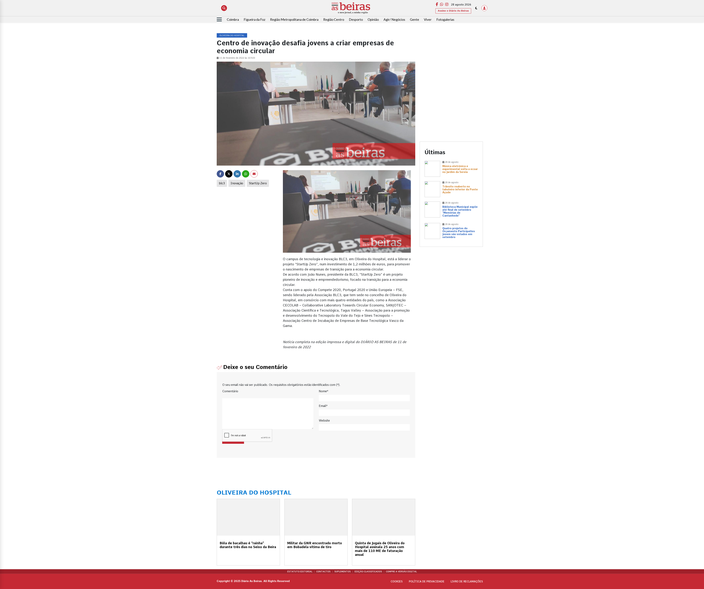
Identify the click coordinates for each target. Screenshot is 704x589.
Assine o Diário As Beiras (453, 10)
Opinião (373, 19)
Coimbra (233, 19)
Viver (428, 19)
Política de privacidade (426, 581)
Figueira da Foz (254, 19)
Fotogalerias (445, 19)
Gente (414, 19)
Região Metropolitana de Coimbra (294, 19)
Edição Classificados (368, 571)
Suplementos (342, 571)
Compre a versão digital (401, 571)
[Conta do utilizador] (484, 8)
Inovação (237, 183)
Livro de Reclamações (467, 581)
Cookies (397, 581)
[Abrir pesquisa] (224, 8)
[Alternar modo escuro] (476, 8)
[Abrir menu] (219, 19)
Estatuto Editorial (299, 571)
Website (324, 420)
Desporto (356, 19)
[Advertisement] (451, 59)
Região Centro (333, 19)
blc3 (222, 183)
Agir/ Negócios (394, 19)
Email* (323, 406)
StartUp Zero (258, 183)
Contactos (323, 571)
